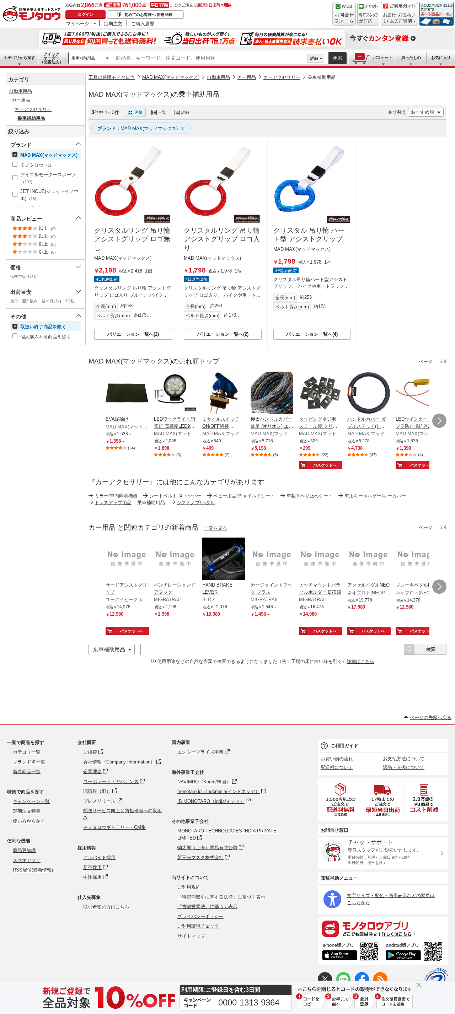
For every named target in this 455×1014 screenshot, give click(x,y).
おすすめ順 (422, 112)
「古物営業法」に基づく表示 (207, 906)
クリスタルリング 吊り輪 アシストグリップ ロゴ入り (222, 239)
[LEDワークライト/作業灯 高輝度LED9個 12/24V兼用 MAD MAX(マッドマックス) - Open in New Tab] (175, 394)
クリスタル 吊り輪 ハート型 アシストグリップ (308, 235)
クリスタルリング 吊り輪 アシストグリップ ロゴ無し (132, 239)
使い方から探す (29, 821)
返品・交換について (403, 767)
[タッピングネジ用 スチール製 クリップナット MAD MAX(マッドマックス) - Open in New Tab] (320, 394)
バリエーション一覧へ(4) (312, 334)
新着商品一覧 (27, 771)
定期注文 (113, 23)
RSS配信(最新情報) (33, 870)
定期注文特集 (27, 811)
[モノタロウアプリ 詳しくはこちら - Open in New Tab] (383, 928)
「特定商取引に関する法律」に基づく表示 (221, 897)
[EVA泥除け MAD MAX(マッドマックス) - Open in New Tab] (127, 394)
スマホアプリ (27, 860)
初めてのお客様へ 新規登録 (148, 14)
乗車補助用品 (83, 58)
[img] (33, 14)
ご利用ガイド (344, 745)
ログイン (85, 14)
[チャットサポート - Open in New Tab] (368, 14)
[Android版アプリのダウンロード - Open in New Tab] (415, 952)
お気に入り (441, 57)
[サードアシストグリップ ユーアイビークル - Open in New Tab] (127, 560)
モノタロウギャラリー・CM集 (114, 827)
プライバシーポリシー (200, 916)
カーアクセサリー (281, 77)
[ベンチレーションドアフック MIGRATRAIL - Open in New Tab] (175, 560)
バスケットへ (325, 465)
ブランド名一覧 (29, 762)
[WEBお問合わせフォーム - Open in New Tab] (344, 14)
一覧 (162, 112)
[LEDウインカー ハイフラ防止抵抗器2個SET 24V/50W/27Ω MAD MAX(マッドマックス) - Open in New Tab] (417, 394)
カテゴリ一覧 (27, 752)
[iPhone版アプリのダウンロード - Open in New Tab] (350, 952)
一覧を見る (215, 528)
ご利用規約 (188, 887)
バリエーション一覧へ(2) (133, 334)
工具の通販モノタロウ (112, 77)
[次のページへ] (439, 421)
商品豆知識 (24, 850)
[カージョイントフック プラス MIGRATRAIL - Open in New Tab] (272, 560)
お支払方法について (403, 758)
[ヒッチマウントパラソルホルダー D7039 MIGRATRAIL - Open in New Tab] (320, 560)
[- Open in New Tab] (341, 800)
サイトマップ (191, 936)
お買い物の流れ (337, 758)
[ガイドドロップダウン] (399, 18)
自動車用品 (218, 77)
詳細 (314, 58)
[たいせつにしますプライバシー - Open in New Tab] (436, 980)
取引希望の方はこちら (106, 907)
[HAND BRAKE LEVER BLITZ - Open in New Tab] (223, 560)
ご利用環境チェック (198, 926)
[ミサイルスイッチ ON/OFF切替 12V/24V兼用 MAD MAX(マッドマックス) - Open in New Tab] (223, 394)
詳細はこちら (360, 661)
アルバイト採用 (99, 857)
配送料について (337, 767)
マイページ (77, 23)
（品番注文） (51, 58)
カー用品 (246, 77)
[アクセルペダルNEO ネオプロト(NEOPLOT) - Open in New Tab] (368, 560)
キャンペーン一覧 (31, 801)
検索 (337, 58)
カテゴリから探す (19, 57)
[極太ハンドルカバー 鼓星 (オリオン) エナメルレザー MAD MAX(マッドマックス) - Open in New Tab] (272, 394)
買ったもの (411, 57)
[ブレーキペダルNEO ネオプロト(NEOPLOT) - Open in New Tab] (417, 560)
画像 (139, 112)
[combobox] (209, 58)
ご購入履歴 (142, 23)
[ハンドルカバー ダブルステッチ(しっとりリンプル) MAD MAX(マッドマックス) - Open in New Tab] (368, 394)
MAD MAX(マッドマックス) (170, 77)
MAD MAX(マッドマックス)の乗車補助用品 (154, 94)
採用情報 (86, 848)
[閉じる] (278, 106)
